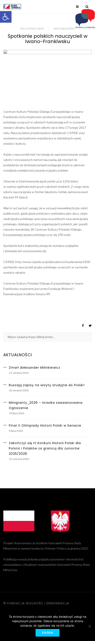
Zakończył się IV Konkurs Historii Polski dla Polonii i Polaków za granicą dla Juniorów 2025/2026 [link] (45, 448)
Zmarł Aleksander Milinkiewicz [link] (34, 367)
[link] (5, 17)
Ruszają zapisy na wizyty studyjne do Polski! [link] (47, 385)
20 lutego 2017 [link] (32, 28)
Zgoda (47, 633)
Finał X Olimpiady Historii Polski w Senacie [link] (45, 425)
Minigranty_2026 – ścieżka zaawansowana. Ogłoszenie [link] (46, 405)
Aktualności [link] (64, 28)
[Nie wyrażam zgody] (89, 626)
